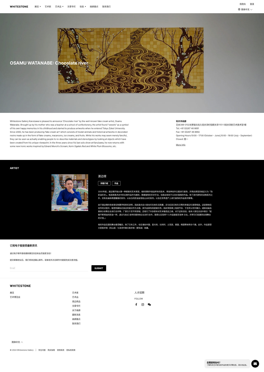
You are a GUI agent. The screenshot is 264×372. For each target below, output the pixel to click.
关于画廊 (76, 310)
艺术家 (48, 6)
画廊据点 (94, 6)
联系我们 (106, 6)
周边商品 (76, 301)
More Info (180, 145)
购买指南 (51, 350)
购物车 (243, 4)
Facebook (136, 304)
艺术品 (75, 297)
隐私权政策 (70, 350)
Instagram (142, 304)
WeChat (149, 304)
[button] (245, 9)
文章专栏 (71, 6)
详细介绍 (104, 183)
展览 (12, 292)
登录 (252, 4)
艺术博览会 (15, 297)
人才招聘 (139, 292)
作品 (116, 183)
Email (12, 268)
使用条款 (60, 350)
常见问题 (42, 350)
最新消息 (76, 314)
